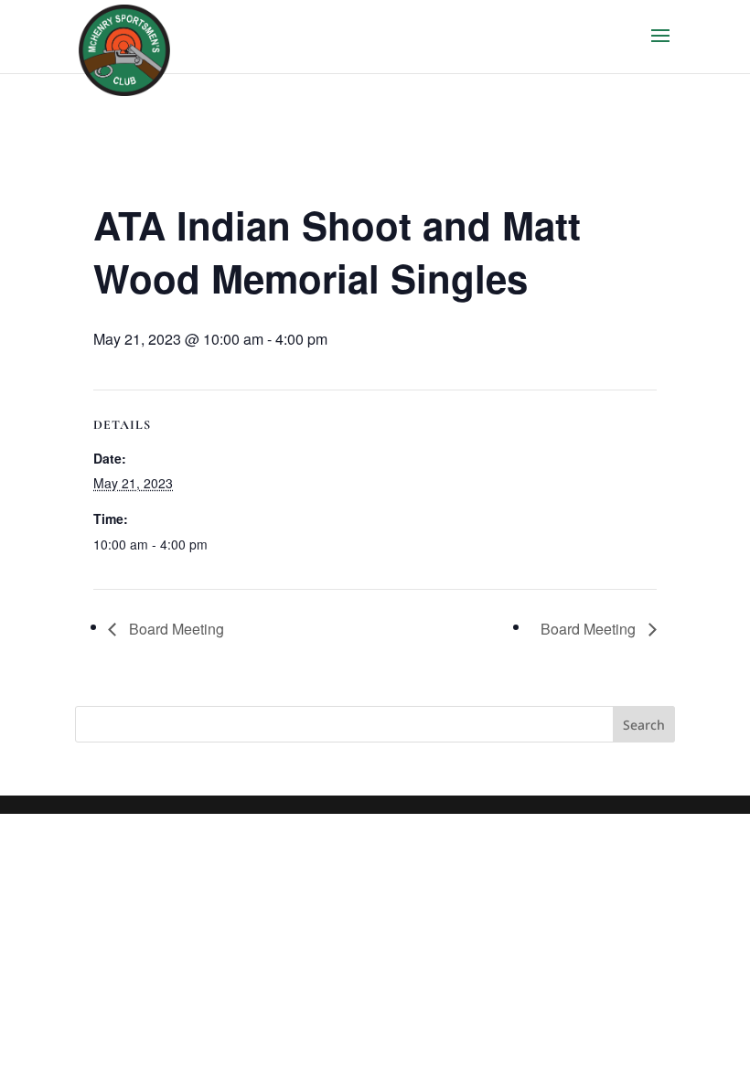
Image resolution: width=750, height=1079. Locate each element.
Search (644, 724)
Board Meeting (174, 628)
